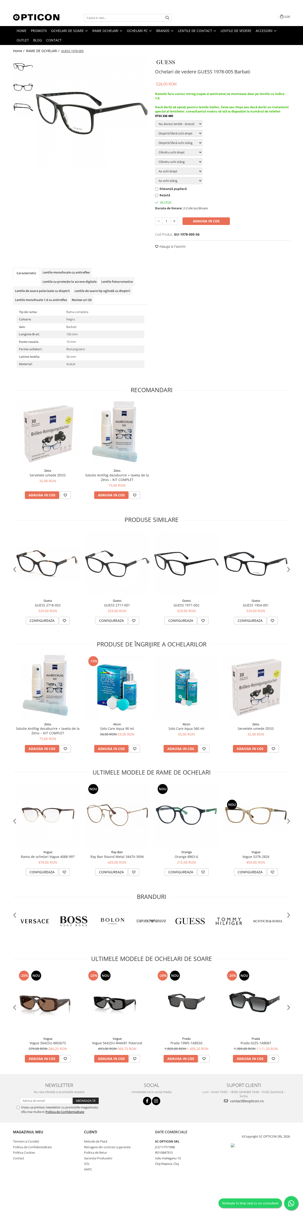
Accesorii (264, 30)
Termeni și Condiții (26, 1141)
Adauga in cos (206, 221)
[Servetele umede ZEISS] (47, 433)
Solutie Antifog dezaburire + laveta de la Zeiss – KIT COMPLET (117, 477)
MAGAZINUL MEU (28, 1132)
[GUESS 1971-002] (186, 563)
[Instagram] (156, 1101)
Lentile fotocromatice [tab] (117, 281)
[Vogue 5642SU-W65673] (47, 1001)
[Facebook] (147, 1101)
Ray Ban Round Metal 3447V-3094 (117, 856)
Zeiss (47, 470)
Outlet (23, 40)
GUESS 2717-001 (117, 605)
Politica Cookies (24, 1152)
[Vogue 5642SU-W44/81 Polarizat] (117, 1001)
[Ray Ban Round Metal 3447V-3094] (117, 815)
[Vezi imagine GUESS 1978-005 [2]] (23, 107)
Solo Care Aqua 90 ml (117, 728)
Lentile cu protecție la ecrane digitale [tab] (70, 281)
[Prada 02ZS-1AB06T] (255, 1001)
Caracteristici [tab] (26, 273)
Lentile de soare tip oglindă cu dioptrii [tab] (102, 291)
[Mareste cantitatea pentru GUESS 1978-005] (174, 221)
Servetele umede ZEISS (48, 475)
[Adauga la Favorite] (65, 495)
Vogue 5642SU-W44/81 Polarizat (117, 1043)
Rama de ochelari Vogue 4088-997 (48, 856)
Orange (186, 852)
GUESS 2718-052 (48, 605)
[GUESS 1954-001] (255, 563)
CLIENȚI (90, 1132)
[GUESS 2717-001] (117, 563)
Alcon (117, 724)
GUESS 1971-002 (186, 605)
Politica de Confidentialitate (64, 1112)
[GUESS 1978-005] (92, 113)
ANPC (88, 1169)
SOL (87, 1163)
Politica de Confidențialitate (32, 1147)
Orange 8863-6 (186, 856)
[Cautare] (167, 18)
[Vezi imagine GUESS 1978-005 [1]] (23, 87)
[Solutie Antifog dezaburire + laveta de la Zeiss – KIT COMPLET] (117, 433)
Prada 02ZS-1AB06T (256, 1043)
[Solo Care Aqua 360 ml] (186, 687)
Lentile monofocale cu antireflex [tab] (66, 272)
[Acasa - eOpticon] (36, 17)
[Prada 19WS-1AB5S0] (186, 1001)
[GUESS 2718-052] (47, 564)
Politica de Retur (95, 1152)
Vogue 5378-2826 (255, 856)
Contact (54, 40)
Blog (37, 40)
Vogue (47, 852)
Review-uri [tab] (82, 300)
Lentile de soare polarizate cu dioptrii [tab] (42, 291)
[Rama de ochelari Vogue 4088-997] (47, 815)
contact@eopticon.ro (246, 1100)
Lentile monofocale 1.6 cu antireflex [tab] (41, 300)
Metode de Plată (95, 1141)
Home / (19, 51)
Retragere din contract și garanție (107, 1147)
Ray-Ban (117, 852)
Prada (186, 1038)
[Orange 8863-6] (186, 815)
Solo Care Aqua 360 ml (186, 728)
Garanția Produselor (98, 1158)
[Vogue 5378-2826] (255, 815)
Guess (48, 600)
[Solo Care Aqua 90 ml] (117, 687)
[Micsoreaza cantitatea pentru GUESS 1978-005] (158, 221)
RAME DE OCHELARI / (43, 51)
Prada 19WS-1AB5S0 (186, 1043)
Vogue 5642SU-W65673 (48, 1043)
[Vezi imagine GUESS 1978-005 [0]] (23, 67)
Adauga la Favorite (172, 246)
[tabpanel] (92, 113)
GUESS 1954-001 (256, 605)
